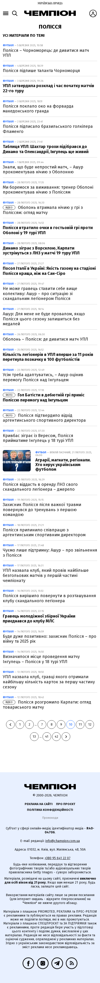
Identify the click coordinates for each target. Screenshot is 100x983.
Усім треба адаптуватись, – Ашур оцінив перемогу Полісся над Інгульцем (43, 377)
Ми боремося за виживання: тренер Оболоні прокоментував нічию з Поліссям (48, 190)
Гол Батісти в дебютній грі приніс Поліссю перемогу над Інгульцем (43, 397)
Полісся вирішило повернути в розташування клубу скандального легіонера (49, 598)
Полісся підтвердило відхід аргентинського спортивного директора (44, 418)
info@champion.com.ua (62, 841)
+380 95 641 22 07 (57, 858)
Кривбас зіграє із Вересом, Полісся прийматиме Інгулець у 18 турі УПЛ (38, 438)
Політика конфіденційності (50, 810)
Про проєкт (65, 804)
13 (34, 737)
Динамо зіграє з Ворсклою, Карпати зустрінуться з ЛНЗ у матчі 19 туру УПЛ (41, 251)
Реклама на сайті (39, 804)
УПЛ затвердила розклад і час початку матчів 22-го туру (48, 88)
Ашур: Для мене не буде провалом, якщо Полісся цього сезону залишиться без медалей (44, 318)
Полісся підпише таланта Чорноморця (41, 70)
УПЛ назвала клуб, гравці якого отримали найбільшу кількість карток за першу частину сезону (49, 681)
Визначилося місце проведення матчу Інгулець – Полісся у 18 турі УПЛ (41, 659)
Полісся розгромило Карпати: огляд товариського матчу (47, 705)
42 (56, 737)
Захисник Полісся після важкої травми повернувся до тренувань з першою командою (42, 509)
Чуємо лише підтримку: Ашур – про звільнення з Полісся (50, 553)
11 (80, 725)
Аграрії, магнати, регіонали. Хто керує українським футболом (63, 464)
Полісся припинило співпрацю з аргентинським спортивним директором (44, 532)
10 (70, 725)
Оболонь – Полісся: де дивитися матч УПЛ (45, 339)
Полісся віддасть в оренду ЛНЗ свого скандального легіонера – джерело (40, 487)
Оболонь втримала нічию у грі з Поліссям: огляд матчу (43, 210)
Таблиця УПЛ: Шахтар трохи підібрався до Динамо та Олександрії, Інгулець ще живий (46, 149)
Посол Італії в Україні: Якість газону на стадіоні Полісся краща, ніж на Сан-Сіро (49, 271)
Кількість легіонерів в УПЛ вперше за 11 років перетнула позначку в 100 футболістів (48, 357)
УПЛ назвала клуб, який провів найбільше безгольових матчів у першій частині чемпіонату (46, 575)
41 (46, 737)
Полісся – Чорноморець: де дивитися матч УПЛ (46, 53)
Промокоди (50, 817)
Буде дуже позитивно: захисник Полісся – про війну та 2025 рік (49, 639)
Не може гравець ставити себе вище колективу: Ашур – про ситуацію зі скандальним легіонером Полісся (40, 293)
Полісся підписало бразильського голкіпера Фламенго (48, 129)
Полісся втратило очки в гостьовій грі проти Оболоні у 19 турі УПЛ (48, 230)
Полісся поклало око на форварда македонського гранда (38, 109)
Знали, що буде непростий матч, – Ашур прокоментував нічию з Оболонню (43, 169)
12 (89, 725)
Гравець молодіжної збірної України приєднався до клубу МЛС (39, 619)
